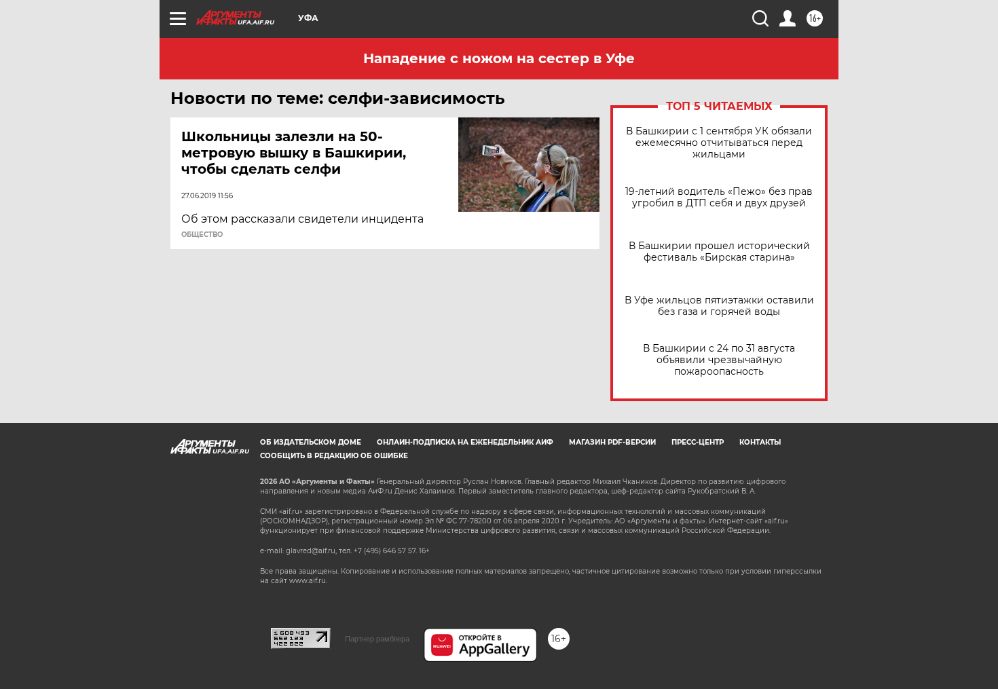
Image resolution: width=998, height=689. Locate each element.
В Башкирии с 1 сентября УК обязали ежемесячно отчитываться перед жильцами (719, 143)
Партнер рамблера (377, 639)
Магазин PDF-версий (612, 442)
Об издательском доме (310, 442)
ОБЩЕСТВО (202, 234)
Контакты (760, 442)
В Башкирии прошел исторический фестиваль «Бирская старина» (719, 251)
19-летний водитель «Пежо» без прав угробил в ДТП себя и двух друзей (719, 197)
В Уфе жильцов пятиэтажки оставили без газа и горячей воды (719, 306)
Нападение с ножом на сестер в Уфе (499, 58)
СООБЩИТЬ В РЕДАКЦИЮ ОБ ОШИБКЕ (334, 455)
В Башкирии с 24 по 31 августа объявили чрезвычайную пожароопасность (719, 360)
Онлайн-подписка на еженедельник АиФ (465, 442)
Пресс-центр (697, 442)
